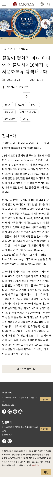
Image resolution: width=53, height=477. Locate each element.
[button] (4, 4)
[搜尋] (49, 4)
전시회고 (23, 49)
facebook (4, 411)
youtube (15, 411)
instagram (9, 411)
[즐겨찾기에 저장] (26, 96)
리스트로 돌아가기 (26, 369)
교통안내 (44, 399)
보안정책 (35, 465)
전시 (12, 49)
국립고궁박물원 (23, 4)
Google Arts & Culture (20, 411)
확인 (46, 472)
